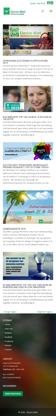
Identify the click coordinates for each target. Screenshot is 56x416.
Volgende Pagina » (45, 311)
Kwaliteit (8, 337)
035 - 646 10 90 (38, 3)
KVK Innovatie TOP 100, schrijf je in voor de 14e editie (27, 118)
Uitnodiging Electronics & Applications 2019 (25, 62)
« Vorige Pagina (9, 311)
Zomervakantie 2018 (14, 229)
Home (7, 324)
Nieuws (8, 345)
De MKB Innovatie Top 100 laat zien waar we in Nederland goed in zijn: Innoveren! (27, 286)
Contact (8, 349)
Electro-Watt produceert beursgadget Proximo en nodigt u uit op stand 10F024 (26, 166)
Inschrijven (13, 393)
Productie (9, 341)
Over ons (9, 328)
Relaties (8, 333)
